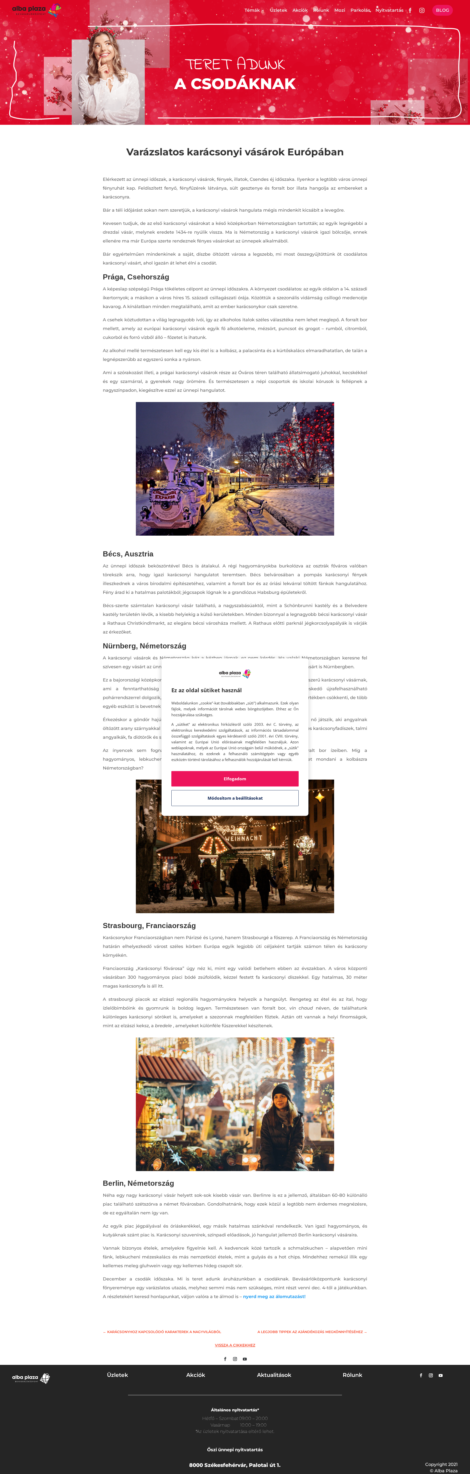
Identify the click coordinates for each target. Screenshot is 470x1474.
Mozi (339, 10)
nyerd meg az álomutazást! (274, 1296)
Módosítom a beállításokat (235, 798)
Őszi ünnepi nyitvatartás (235, 1449)
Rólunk (321, 10)
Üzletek (278, 10)
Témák (252, 10)
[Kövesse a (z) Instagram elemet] (235, 1359)
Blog (442, 10)
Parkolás (360, 10)
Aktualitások (274, 1375)
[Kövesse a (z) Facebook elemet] (225, 1359)
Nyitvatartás (389, 10)
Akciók (300, 10)
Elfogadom (235, 779)
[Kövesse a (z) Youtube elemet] (245, 1359)
